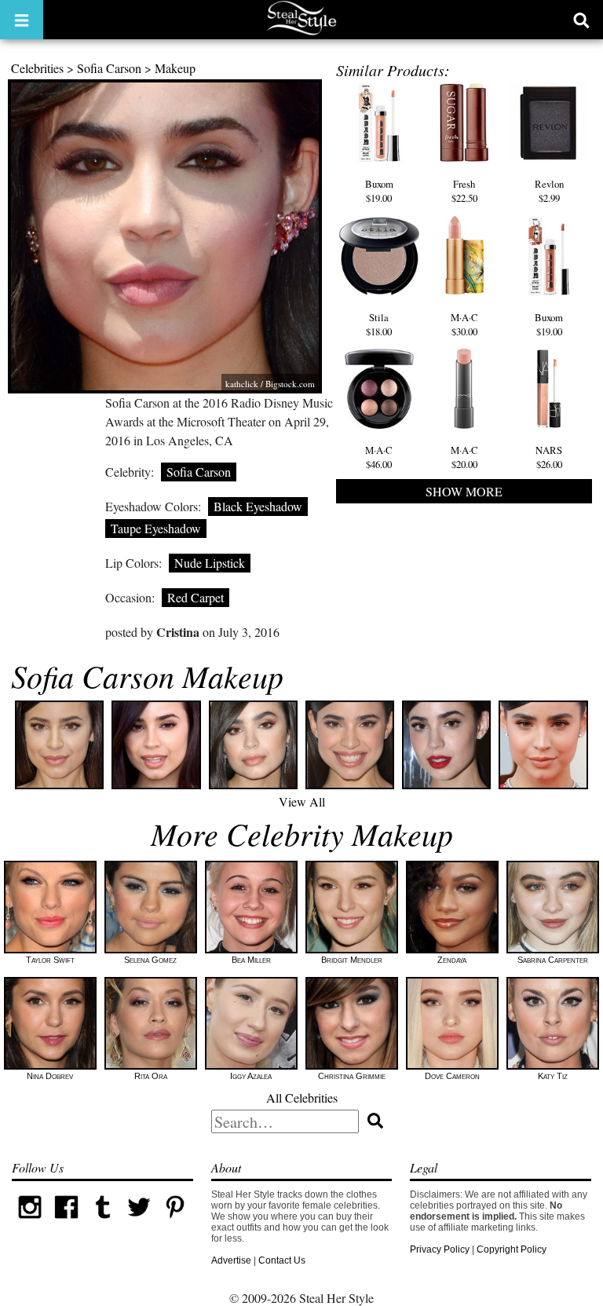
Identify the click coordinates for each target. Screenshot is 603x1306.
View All (302, 801)
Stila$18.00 (379, 324)
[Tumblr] (103, 1221)
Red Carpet (195, 597)
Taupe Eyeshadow (156, 528)
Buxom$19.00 (379, 191)
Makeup (175, 68)
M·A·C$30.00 (464, 324)
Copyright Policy (511, 1249)
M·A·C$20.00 (464, 457)
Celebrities (37, 68)
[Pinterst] (175, 1221)
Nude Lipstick (209, 562)
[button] (21, 19)
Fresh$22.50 (464, 191)
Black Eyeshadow (258, 506)
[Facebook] (66, 1221)
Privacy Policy (440, 1249)
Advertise (231, 1260)
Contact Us (281, 1260)
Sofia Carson (109, 68)
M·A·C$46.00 (379, 457)
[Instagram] (30, 1221)
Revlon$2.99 (549, 191)
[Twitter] (139, 1221)
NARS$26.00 (548, 457)
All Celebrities (302, 1097)
